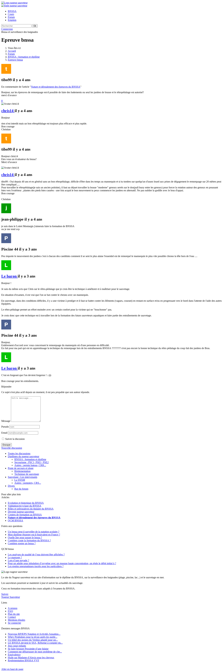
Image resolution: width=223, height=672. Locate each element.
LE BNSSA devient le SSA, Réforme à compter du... (35, 642)
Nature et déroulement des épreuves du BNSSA (55, 86)
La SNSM (19, 480)
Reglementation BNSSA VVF (23, 660)
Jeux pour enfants (17, 645)
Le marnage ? (15, 557)
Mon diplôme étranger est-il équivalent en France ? (34, 534)
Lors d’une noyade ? (18, 560)
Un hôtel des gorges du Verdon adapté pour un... (33, 639)
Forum (11, 53)
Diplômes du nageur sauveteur (23, 456)
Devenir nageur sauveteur (21, 511)
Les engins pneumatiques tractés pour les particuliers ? (36, 566)
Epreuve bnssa (15, 59)
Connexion (7, 29)
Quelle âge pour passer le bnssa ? (25, 537)
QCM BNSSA (15, 520)
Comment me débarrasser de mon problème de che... (35, 651)
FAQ (10, 611)
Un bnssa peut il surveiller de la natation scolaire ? (33, 531)
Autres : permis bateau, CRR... (30, 465)
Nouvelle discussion (11, 448)
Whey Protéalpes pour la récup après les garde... (32, 637)
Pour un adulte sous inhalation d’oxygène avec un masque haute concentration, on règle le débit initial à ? (62, 563)
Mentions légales (16, 620)
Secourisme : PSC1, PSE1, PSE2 (31, 462)
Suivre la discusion (15, 439)
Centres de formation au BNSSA (25, 514)
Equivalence (14, 654)
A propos (12, 608)
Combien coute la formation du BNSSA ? (29, 540)
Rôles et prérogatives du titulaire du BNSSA (31, 508)
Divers (11, 485)
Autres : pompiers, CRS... (27, 483)
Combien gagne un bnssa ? (22, 543)
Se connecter (14, 622)
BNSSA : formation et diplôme (24, 56)
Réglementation (22, 471)
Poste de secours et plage (20, 468)
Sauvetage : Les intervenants (22, 477)
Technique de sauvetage (26, 474)
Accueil (12, 51)
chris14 (8, 111)
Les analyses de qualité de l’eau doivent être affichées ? (36, 554)
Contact (12, 617)
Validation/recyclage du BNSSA (24, 505)
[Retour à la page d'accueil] (14, 2)
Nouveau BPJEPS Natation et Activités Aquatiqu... (34, 634)
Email (4, 432)
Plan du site (14, 614)
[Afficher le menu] (14, 5)
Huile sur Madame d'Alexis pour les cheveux (31, 657)
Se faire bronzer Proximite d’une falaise (28, 648)
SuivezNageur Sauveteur (10, 595)
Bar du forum (21, 488)
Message (5, 421)
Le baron (9, 276)
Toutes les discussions (19, 453)
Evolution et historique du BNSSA (26, 502)
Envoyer (6, 445)
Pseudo (5, 426)
